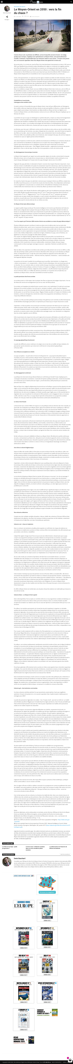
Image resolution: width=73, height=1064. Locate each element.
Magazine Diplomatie (19, 6)
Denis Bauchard (7, 13)
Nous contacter (56, 1062)
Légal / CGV (66, 1062)
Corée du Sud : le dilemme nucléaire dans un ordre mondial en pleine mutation (35, 848)
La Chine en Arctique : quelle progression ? (9, 847)
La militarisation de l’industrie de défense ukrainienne (58, 847)
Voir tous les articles (65, 854)
